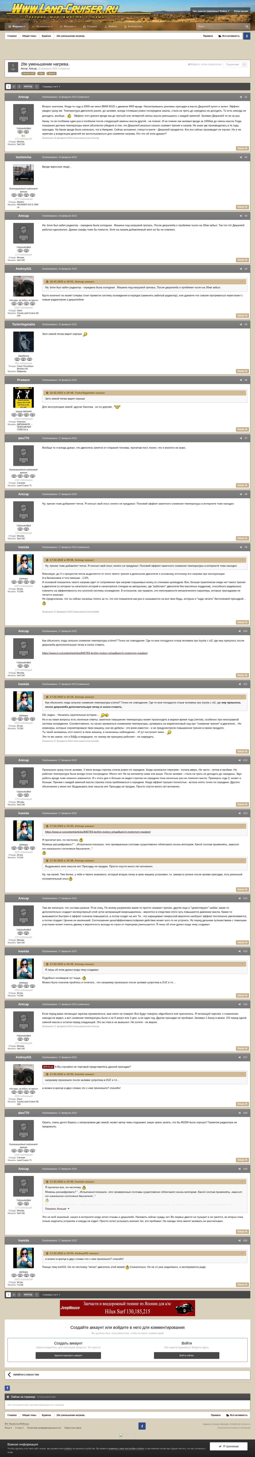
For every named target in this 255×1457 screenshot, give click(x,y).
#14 (245, 898)
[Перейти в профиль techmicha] (23, 174)
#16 (245, 1004)
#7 (246, 438)
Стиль (18, 1428)
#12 (245, 760)
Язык (8, 1428)
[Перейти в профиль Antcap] (13, 67)
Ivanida (23, 547)
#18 (245, 1113)
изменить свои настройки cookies (126, 1448)
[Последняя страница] (36, 86)
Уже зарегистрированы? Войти (210, 11)
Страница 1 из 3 (51, 86)
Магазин (68, 26)
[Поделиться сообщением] (241, 97)
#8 (246, 494)
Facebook (246, 36)
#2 (246, 157)
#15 (245, 951)
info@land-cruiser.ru (240, 1424)
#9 (246, 547)
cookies (68, 1448)
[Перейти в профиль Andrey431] (23, 286)
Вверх (241, 148)
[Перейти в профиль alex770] (23, 455)
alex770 (23, 438)
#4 (246, 269)
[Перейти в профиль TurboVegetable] (23, 342)
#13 (245, 813)
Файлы (112, 26)
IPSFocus (24, 1424)
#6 (246, 380)
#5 (246, 324)
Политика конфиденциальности (44, 1428)
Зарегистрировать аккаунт (68, 1355)
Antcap (33, 68)
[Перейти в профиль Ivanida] (23, 564)
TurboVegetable (23, 324)
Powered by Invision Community (234, 1428)
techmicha (23, 157)
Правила (208, 36)
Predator (23, 380)
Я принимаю (230, 1446)
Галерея (92, 26)
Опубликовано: (59, 97)
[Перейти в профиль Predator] (23, 397)
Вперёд (28, 86)
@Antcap (48, 1067)
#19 (245, 1169)
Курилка (65, 68)
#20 (245, 1240)
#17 (245, 1057)
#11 (245, 684)
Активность (43, 26)
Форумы (17, 26)
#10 (245, 631)
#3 (246, 216)
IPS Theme (10, 1424)
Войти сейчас (187, 1355)
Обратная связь (72, 1428)
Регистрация (241, 11)
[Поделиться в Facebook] (7, 1388)
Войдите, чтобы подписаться (206, 64)
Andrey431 (23, 269)
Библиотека (134, 26)
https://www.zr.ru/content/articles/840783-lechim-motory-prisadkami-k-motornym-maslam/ (95, 653)
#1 (246, 97)
